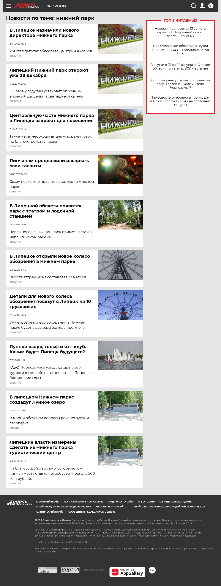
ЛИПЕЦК (14, 428)
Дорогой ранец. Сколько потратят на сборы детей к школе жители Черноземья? (180, 84)
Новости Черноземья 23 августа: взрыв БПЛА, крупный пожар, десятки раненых (180, 32)
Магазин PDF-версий (109, 506)
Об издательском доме (175, 501)
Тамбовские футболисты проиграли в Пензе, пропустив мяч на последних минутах (180, 101)
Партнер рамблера (94, 570)
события (15, 56)
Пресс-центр (146, 501)
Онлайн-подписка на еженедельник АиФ (63, 506)
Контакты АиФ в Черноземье (83, 501)
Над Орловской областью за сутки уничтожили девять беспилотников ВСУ (180, 49)
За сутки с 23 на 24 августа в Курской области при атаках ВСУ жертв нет (180, 66)
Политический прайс (49, 511)
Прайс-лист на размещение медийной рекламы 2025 (169, 506)
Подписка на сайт (120, 501)
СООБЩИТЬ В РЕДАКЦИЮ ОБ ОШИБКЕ (91, 511)
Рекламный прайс (47, 501)
